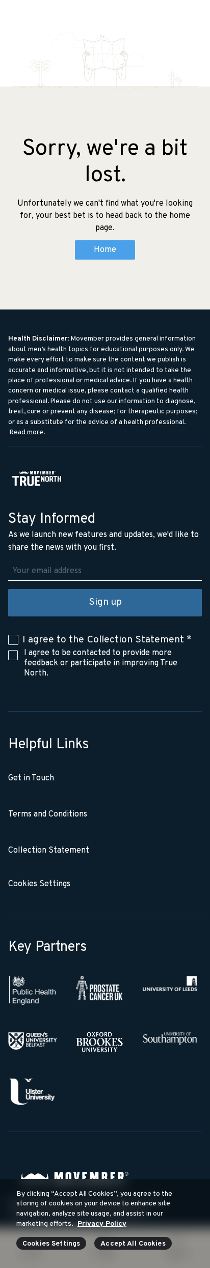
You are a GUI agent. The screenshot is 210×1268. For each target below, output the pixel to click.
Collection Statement (135, 640)
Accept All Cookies (133, 1243)
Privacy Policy (101, 1224)
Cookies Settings (51, 1243)
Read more (26, 432)
